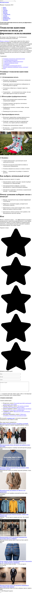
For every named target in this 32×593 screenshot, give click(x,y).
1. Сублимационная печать (10, 60)
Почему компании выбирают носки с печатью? (15, 67)
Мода (4, 7)
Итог (4, 68)
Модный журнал (4, 2)
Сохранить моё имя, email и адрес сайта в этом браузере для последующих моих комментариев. (15, 394)
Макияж (5, 13)
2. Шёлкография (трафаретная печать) (13, 61)
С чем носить (6, 14)
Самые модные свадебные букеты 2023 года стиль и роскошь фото (17, 409)
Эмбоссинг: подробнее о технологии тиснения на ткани (14, 415)
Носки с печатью (4, 41)
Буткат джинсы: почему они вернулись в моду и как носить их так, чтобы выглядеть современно (16, 562)
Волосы (5, 11)
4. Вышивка (6, 64)
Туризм (5, 15)
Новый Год (6, 17)
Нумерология (6, 18)
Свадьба (5, 10)
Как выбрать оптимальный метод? (12, 65)
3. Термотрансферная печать (10, 63)
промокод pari (10, 418)
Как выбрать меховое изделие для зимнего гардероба (14, 423)
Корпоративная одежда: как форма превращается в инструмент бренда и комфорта (13, 538)
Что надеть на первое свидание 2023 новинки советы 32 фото (16, 406)
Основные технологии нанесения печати (14, 58)
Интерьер (5, 20)
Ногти (4, 9)
